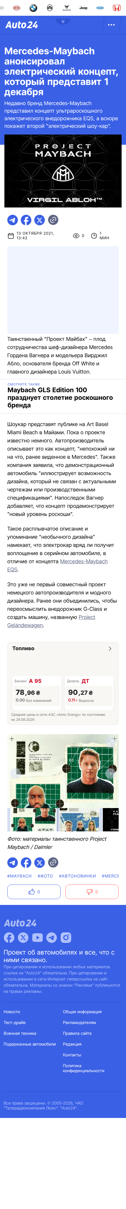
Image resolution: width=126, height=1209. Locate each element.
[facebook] (26, 220)
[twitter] (39, 220)
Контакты (72, 1055)
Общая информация (82, 1011)
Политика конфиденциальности (83, 1068)
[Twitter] (23, 937)
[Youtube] (37, 937)
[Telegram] (51, 937)
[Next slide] (110, 773)
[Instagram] (66, 937)
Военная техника (20, 1033)
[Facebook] (9, 937)
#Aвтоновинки (77, 876)
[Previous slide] (15, 773)
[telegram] (12, 220)
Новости (12, 1011)
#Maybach (19, 876)
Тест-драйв (15, 1022)
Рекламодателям (79, 1022)
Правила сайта (77, 1033)
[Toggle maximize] (110, 742)
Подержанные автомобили (30, 1044)
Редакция (72, 1044)
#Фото (45, 876)
